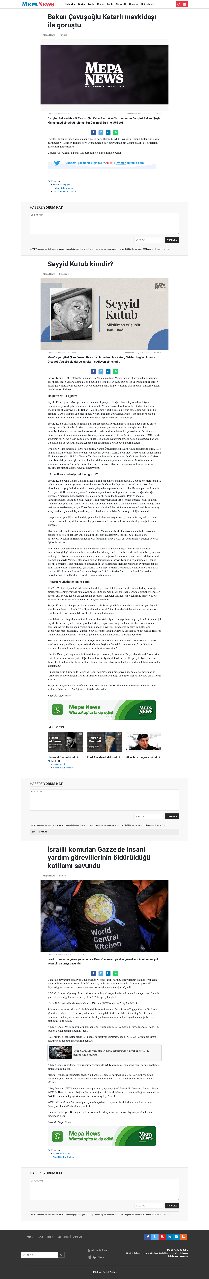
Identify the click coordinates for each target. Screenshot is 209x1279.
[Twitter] (101, 132)
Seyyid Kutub (59, 764)
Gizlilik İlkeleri (63, 1237)
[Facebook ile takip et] (147, 1237)
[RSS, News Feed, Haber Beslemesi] (183, 1237)
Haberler (70, 4)
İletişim (50, 1237)
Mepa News (49, 35)
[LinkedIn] (108, 132)
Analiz (91, 4)
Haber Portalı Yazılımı (107, 1272)
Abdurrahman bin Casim (64, 191)
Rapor (100, 4)
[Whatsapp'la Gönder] (115, 132)
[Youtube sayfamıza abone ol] (162, 1237)
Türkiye (63, 35)
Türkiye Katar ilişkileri (63, 188)
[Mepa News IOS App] (97, 1257)
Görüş (81, 4)
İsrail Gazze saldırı (61, 1153)
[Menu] (184, 4)
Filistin (62, 875)
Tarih (110, 4)
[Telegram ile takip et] (176, 1237)
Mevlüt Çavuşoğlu (61, 184)
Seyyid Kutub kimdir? (63, 767)
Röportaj (133, 4)
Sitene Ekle (77, 1237)
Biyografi (120, 4)
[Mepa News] (38, 4)
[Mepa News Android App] (97, 1250)
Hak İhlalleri (147, 4)
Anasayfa (29, 1237)
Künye (40, 1237)
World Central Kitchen (63, 1157)
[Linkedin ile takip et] (169, 1237)
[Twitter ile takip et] (155, 1237)
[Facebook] (93, 132)
